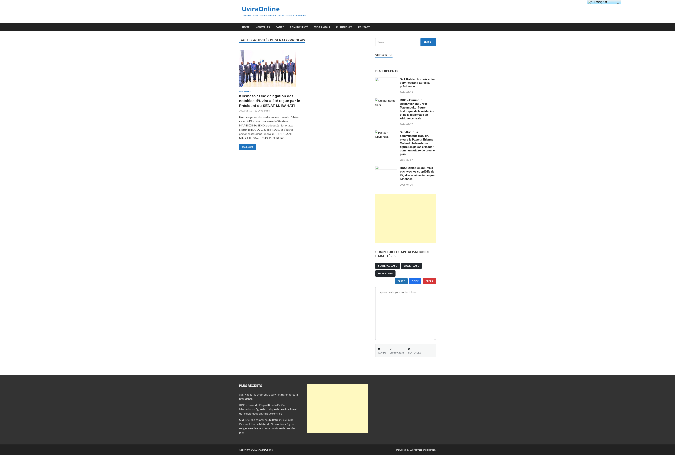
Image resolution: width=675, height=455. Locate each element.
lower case (411, 265)
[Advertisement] (405, 218)
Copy (415, 281)
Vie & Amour (322, 27)
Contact (364, 27)
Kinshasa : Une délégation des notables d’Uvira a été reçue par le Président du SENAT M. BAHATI (269, 101)
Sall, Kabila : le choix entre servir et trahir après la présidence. (417, 83)
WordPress (416, 449)
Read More (246, 146)
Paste (401, 281)
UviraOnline (261, 9)
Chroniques (344, 27)
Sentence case (387, 265)
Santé (280, 27)
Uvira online (264, 110)
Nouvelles (262, 27)
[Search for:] (405, 42)
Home (245, 27)
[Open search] (434, 27)
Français (600, 2)
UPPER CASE (385, 273)
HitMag (431, 449)
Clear (429, 281)
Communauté (299, 27)
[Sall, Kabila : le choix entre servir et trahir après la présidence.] (386, 79)
